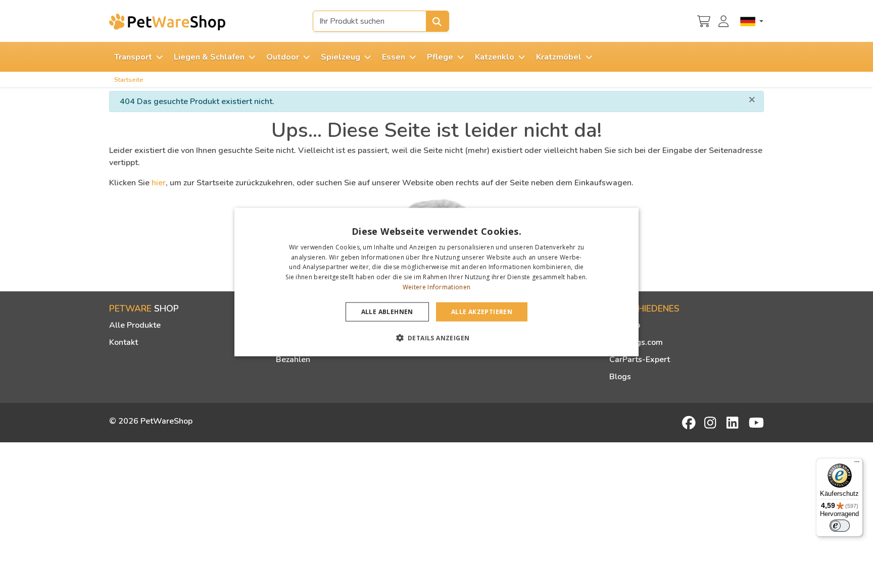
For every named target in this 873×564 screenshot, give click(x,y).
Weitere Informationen (436, 287)
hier (159, 182)
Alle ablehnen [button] (387, 311)
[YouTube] (756, 422)
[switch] (840, 526)
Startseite (128, 79)
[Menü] (857, 464)
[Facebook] (689, 422)
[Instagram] (711, 422)
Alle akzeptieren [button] (481, 311)
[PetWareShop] (167, 22)
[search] (437, 21)
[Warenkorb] (703, 20)
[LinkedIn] (734, 422)
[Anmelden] (725, 20)
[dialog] (436, 282)
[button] (437, 338)
